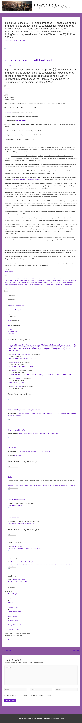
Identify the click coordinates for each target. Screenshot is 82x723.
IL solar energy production (25, 282)
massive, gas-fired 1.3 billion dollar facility (26, 179)
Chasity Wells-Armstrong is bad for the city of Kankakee (34, 451)
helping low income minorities (27, 280)
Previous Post (6, 650)
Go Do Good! (14, 370)
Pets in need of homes (16, 500)
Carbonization (13, 278)
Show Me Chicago (16, 546)
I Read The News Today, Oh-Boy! (20, 367)
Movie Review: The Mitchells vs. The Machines (21, 523)
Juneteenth (70, 282)
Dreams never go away (16, 382)
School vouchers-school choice (33, 284)
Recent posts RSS (13, 607)
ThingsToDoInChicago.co (50, 5)
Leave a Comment (9, 40)
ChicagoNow (19, 310)
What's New (19, 40)
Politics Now (12, 448)
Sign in (10, 329)
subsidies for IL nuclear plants (63, 284)
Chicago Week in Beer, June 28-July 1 (22, 359)
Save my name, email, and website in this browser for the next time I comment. (29, 695)
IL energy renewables (68, 280)
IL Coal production (56, 280)
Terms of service (13, 620)
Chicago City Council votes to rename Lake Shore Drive (24, 548)
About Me (11, 65)
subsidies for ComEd (48, 284)
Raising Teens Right (16, 378)
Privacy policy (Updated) (15, 611)
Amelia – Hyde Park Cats (15, 505)
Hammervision (13, 518)
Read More (7, 640)
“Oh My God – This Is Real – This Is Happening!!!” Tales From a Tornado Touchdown (39, 375)
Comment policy (12, 616)
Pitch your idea (12, 331)
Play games (11, 333)
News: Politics (18, 455)
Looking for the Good (17, 386)
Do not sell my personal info (16, 629)
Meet (9, 314)
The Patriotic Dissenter (16, 430)
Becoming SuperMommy (18, 579)
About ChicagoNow (13, 594)
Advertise (11, 602)
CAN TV (6, 278)
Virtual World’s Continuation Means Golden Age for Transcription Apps (38, 433)
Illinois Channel (53, 282)
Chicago (8, 112)
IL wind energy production (40, 282)
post (9, 320)
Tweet (6, 93)
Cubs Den (12, 477)
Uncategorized (8, 271)
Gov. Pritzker (14, 280)
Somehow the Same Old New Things (18, 582)
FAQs (9, 598)
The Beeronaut (15, 362)
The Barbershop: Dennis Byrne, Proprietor (24, 410)
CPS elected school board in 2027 (37, 278)
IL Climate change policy (44, 280)
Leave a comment (9, 89)
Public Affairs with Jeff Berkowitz (29, 60)
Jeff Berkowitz (62, 282)
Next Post (76, 650)
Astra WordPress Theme (57, 718)
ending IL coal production (54, 278)
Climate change (22, 278)
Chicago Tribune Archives (15, 625)
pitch (9, 325)
